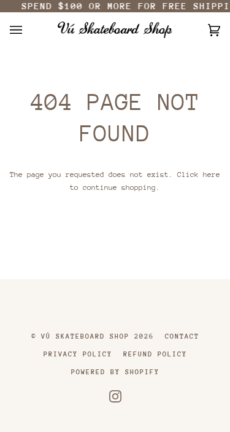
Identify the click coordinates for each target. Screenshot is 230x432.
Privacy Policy (78, 354)
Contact (182, 336)
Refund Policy (155, 354)
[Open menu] (28, 29)
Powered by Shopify (115, 372)
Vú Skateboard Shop (85, 336)
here (211, 174)
